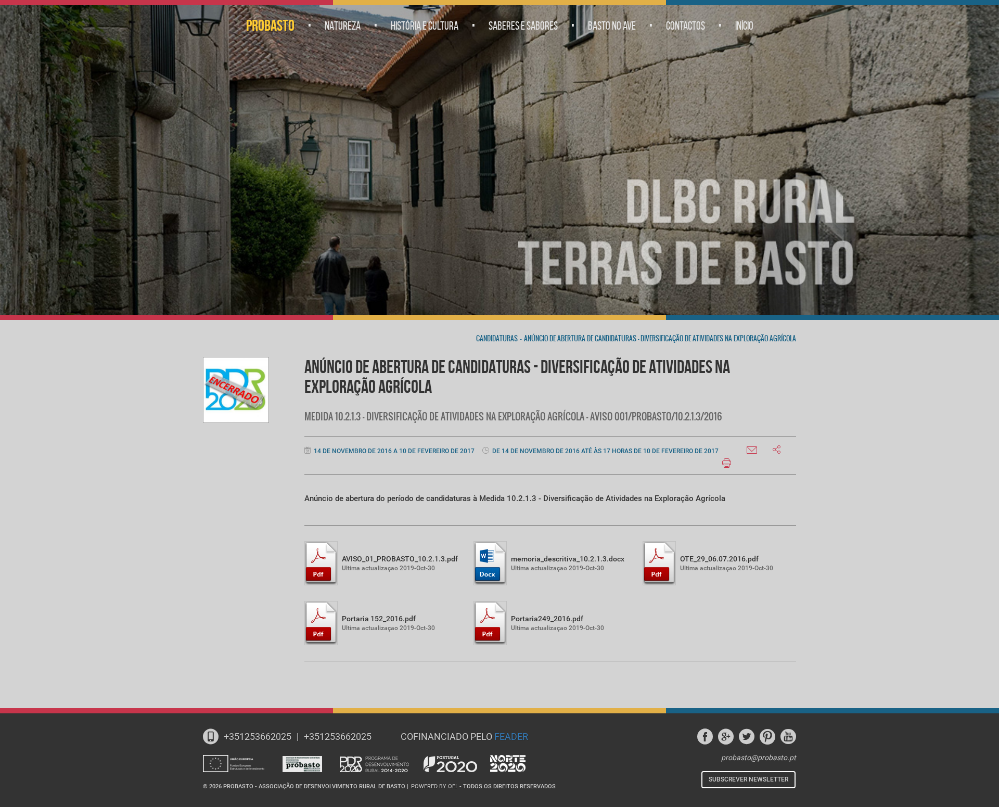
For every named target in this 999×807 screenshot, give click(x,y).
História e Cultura (424, 25)
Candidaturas (497, 338)
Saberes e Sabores (523, 25)
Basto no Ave (612, 25)
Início (744, 25)
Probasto (270, 25)
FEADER (511, 736)
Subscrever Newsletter (748, 779)
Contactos (685, 25)
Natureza (343, 25)
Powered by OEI (434, 786)
